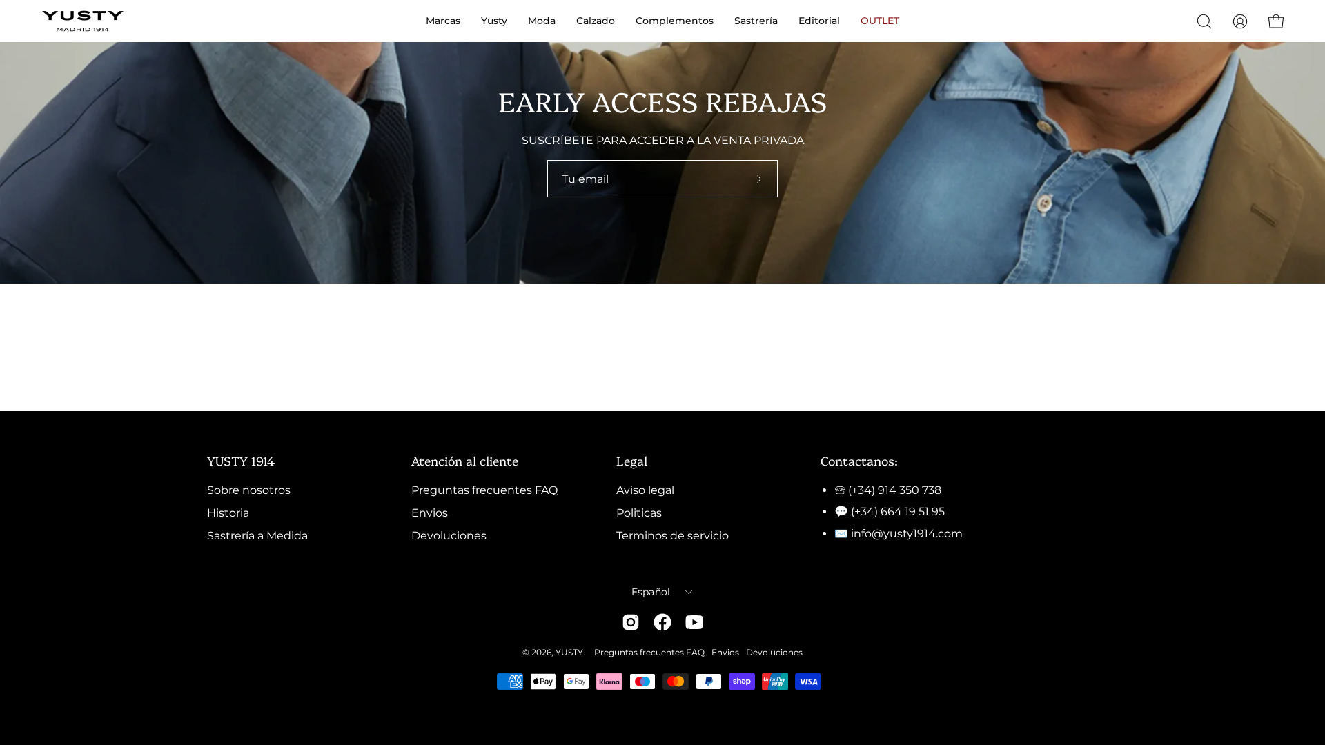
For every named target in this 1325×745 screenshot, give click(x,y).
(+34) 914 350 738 (894, 490)
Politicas (639, 512)
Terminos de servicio (672, 535)
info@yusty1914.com (907, 533)
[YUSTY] (82, 21)
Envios (429, 512)
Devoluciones (449, 535)
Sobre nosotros (249, 490)
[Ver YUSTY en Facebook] (662, 622)
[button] (1204, 21)
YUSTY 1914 (241, 460)
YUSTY (569, 652)
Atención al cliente (464, 460)
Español (651, 592)
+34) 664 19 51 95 (899, 511)
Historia (228, 512)
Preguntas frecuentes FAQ (484, 490)
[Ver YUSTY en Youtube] (694, 622)
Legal (631, 460)
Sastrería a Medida (257, 535)
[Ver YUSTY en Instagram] (630, 622)
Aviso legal (645, 490)
